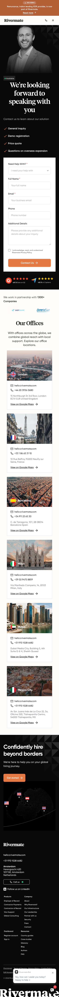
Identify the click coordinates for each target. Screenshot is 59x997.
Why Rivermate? (30, 905)
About (26, 901)
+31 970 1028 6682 (23, 642)
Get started (12, 777)
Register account (11, 936)
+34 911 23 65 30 (22, 516)
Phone (11, 208)
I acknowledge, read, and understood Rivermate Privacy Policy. (27, 251)
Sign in (6, 939)
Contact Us (27, 262)
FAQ (22, 954)
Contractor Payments (12, 905)
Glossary (24, 943)
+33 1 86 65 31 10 (23, 453)
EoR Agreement (9, 972)
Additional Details (17, 223)
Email (11, 193)
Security (27, 920)
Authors (24, 950)
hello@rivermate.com (25, 385)
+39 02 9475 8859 (23, 579)
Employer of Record (11, 901)
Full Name (14, 178)
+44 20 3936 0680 (23, 390)
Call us (16, 882)
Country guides (27, 936)
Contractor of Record (12, 908)
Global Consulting (11, 916)
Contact (27, 927)
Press (26, 923)
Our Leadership (30, 912)
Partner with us (30, 916)
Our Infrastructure (31, 908)
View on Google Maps (22, 404)
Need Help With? (17, 164)
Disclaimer (7, 968)
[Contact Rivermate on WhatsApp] (46, 20)
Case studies (26, 939)
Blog (22, 947)
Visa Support (9, 912)
